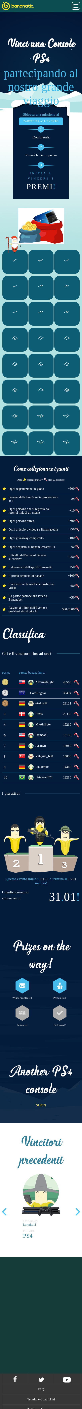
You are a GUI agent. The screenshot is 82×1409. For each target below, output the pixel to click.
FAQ (41, 1389)
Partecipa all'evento (41, 121)
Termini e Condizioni (41, 1399)
